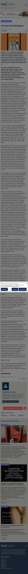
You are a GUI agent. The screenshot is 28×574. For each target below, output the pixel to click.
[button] (26, 5)
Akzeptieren (22, 289)
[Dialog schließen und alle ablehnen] (27, 283)
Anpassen (4, 289)
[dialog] (14, 287)
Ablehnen (15, 289)
